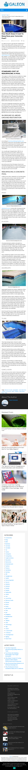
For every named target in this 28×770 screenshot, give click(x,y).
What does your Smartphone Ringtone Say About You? (14, 694)
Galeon (11, 756)
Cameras (7, 545)
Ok (14, 768)
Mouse (7, 602)
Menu (2, 10)
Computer (8, 554)
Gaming (7, 572)
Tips (23, 40)
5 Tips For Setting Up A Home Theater (13, 701)
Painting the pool (6, 208)
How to (7, 582)
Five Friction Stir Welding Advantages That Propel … (13, 715)
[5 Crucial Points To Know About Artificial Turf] (14, 420)
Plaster (17, 391)
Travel (7, 628)
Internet (7, 586)
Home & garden (9, 580)
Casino (7, 552)
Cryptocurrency (9, 558)
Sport (6, 618)
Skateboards (8, 616)
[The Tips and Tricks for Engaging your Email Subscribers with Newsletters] (14, 458)
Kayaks (7, 590)
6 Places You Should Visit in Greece (12, 507)
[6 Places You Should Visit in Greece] (14, 499)
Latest (7, 594)
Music (6, 606)
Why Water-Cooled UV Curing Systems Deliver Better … (15, 738)
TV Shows (8, 632)
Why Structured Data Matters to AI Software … (16, 743)
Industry (7, 584)
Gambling (7, 570)
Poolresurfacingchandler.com (16, 141)
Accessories (8, 537)
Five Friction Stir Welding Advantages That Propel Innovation (11, 654)
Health (7, 578)
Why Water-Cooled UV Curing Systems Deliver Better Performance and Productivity (13, 660)
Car (6, 550)
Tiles (6, 392)
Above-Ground (8, 390)
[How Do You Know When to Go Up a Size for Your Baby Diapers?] (14, 439)
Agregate (15, 390)
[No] (26, 766)
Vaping (7, 636)
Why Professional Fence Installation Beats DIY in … (16, 748)
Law (6, 596)
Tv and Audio (8, 630)
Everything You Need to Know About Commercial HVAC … (13, 690)
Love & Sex (8, 598)
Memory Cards (9, 600)
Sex (6, 612)
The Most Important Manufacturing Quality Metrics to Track (14, 649)
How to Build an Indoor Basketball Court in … (13, 704)
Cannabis (7, 548)
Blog (6, 539)
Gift (6, 574)
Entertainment (9, 564)
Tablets (7, 620)
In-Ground (8, 391)
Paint (13, 391)
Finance (7, 568)
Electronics (8, 562)
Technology (8, 624)
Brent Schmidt (15, 40)
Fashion (7, 566)
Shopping (7, 614)
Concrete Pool (22, 390)
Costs (3, 391)
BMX (6, 541)
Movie (7, 604)
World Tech (8, 638)
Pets (6, 610)
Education (8, 560)
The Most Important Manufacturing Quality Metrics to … (12, 719)
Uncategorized (9, 634)
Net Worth (8, 608)
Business (7, 543)
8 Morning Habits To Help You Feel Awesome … (13, 708)
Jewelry (7, 588)
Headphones (8, 576)
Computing (8, 556)
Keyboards (8, 592)
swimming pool (5, 55)
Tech (6, 622)
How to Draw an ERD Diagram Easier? (12, 698)
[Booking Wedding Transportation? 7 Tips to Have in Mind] (14, 516)
